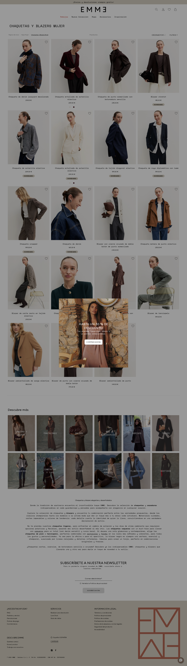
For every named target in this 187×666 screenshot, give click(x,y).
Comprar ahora (93, 342)
